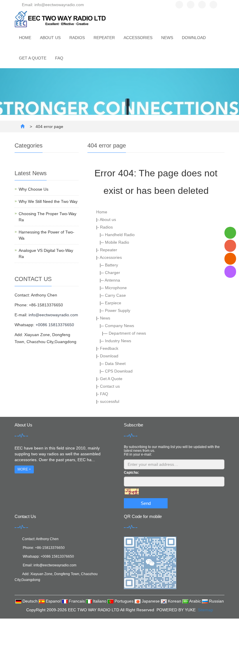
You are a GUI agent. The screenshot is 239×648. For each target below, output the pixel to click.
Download (194, 37)
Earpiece (113, 303)
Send (146, 503)
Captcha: (131, 472)
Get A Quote (32, 58)
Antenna (112, 280)
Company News (119, 325)
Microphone (116, 287)
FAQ (59, 58)
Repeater (104, 37)
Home (25, 37)
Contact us (110, 386)
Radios (77, 37)
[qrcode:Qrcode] (230, 272)
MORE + (24, 469)
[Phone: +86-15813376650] (230, 246)
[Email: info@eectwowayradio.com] (230, 259)
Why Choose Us (33, 189)
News (167, 37)
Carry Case (115, 295)
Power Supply (117, 310)
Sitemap (205, 609)
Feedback (109, 348)
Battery (111, 265)
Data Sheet (115, 363)
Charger (112, 272)
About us (50, 37)
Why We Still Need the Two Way (48, 201)
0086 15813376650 (58, 556)
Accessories (138, 37)
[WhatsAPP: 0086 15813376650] (230, 233)
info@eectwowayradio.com (53, 314)
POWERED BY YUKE (177, 609)
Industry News (118, 340)
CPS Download (119, 371)
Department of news (127, 333)
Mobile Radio (117, 242)
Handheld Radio (120, 234)
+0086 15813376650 (55, 324)
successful (109, 401)
